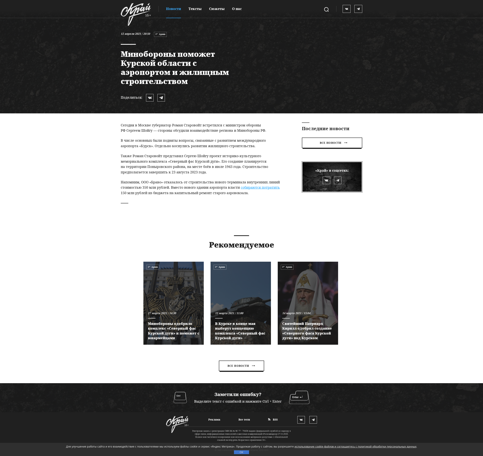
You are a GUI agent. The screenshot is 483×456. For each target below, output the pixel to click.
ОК (241, 452)
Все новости (330, 143)
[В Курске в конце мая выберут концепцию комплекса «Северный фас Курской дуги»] (241, 303)
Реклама (214, 419)
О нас (237, 8)
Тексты (195, 8)
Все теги (244, 419)
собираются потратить (260, 187)
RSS (275, 419)
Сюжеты (217, 8)
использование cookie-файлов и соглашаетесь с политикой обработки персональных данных (355, 446)
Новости (173, 8)
